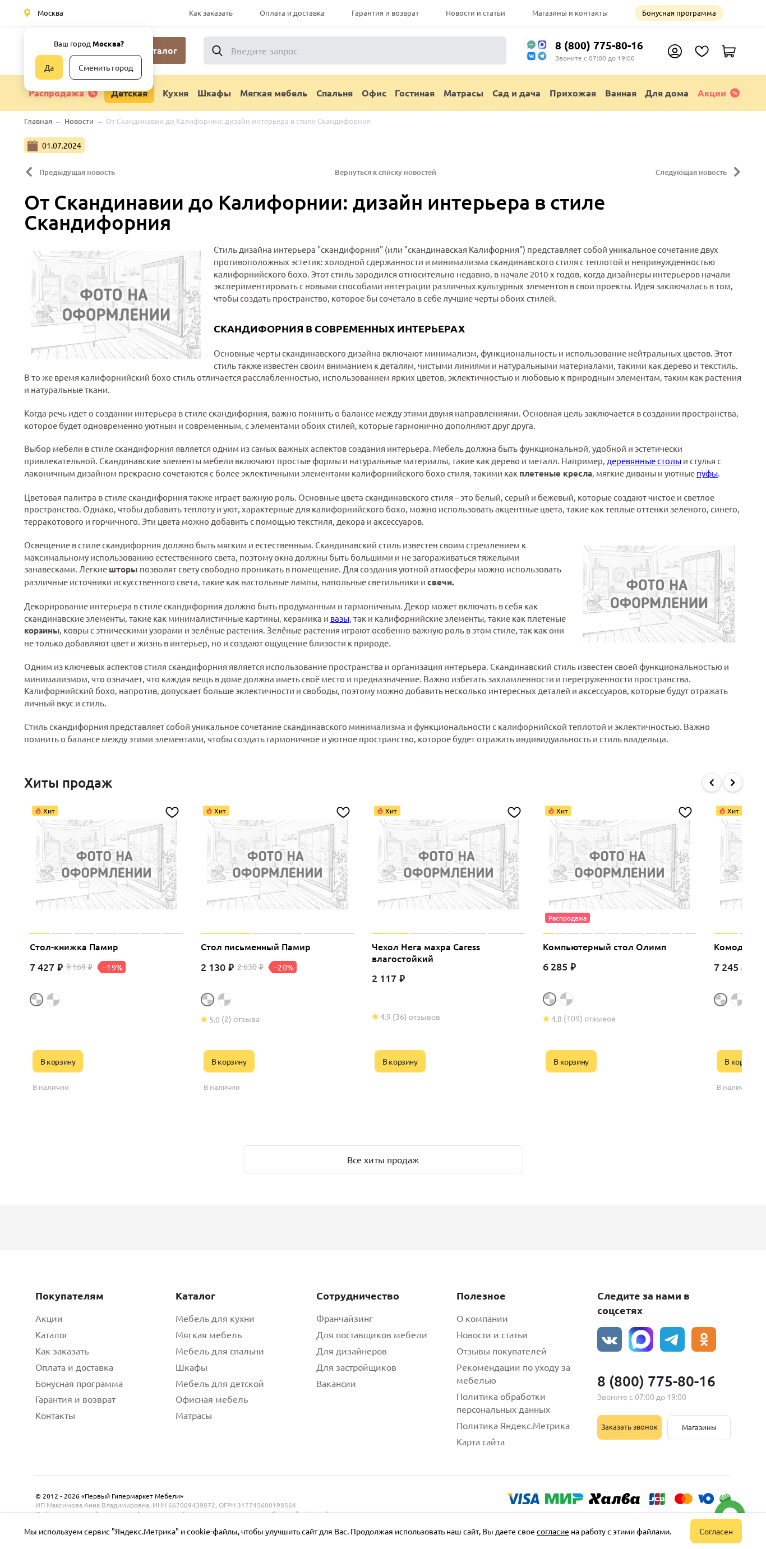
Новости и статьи (475, 12)
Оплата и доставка (292, 12)
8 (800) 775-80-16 (599, 45)
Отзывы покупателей (501, 1350)
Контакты (55, 1415)
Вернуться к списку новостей (385, 172)
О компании (482, 1318)
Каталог (51, 1334)
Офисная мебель (212, 1398)
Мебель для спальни (220, 1350)
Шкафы (191, 1366)
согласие (553, 1531)
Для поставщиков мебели (371, 1334)
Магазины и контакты (570, 12)
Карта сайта (480, 1441)
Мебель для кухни (215, 1318)
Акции (712, 93)
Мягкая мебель (209, 1334)
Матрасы (194, 1415)
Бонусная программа (679, 12)
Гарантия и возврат (385, 12)
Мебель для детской (220, 1383)
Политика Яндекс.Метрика (513, 1425)
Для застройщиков (356, 1366)
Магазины (699, 1427)
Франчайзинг (344, 1318)
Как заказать (211, 12)
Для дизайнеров (351, 1350)
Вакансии (336, 1383)
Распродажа (56, 93)
